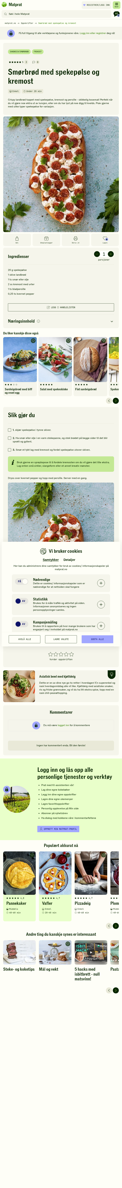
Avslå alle (24, 639)
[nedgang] (97, 254)
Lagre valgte (61, 639)
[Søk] (5, 14)
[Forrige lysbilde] (109, 401)
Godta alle (97, 639)
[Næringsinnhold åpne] (61, 321)
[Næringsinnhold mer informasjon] (38, 321)
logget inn (63, 725)
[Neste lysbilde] (116, 401)
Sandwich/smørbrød (19, 51)
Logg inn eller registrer (93, 33)
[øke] (111, 254)
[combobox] (57, 14)
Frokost (38, 51)
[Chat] (116, 14)
